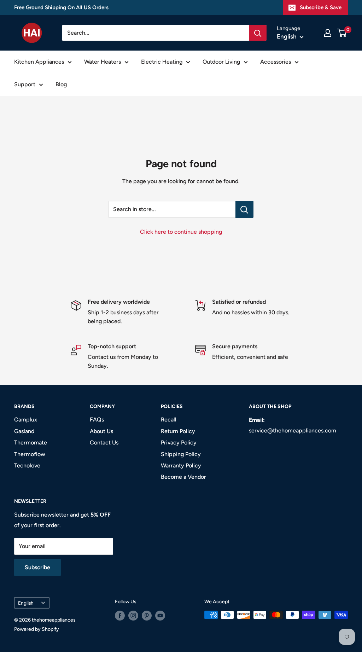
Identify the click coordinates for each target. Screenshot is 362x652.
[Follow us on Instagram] (133, 616)
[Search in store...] (244, 209)
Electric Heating (161, 61)
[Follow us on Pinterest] (147, 616)
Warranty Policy (181, 465)
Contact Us (104, 442)
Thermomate (30, 442)
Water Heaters (102, 61)
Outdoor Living (221, 61)
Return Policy (178, 431)
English (26, 603)
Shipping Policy (181, 454)
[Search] (258, 33)
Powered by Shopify (36, 629)
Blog (61, 84)
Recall (168, 419)
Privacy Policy (179, 442)
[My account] (327, 33)
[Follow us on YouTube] (160, 616)
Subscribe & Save (320, 7)
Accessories (275, 61)
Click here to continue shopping (181, 231)
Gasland (24, 431)
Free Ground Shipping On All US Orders (61, 7)
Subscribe (37, 567)
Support (24, 84)
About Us (101, 431)
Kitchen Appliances (39, 61)
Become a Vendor (183, 476)
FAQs (97, 419)
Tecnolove (27, 465)
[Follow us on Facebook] (120, 616)
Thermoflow (29, 454)
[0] (342, 33)
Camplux (25, 419)
